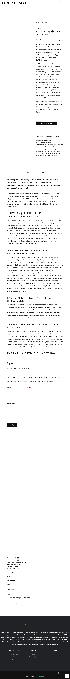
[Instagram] (4, 674)
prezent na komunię (42, 151)
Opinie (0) (41, 172)
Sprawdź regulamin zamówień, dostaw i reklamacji (48, 136)
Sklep (38, 21)
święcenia (39, 155)
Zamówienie (55, 659)
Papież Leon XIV (12, 558)
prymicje (38, 153)
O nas (14, 657)
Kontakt (14, 659)
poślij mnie (59, 149)
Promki (9, 584)
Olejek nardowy (12, 566)
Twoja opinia (11, 403)
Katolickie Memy (41, 22)
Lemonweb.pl (40, 676)
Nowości (10, 577)
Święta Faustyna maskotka (49, 504)
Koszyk (55, 657)
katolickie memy (50, 149)
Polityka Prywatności (35, 657)
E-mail (28, 388)
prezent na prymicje (54, 151)
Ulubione (55, 662)
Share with (39, 162)
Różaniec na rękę (12, 560)
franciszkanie (48, 144)
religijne (44, 153)
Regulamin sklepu (35, 654)
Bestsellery (11, 580)
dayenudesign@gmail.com (20, 598)
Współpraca (14, 654)
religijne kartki (51, 153)
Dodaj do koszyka (46, 123)
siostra (58, 153)
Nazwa (9, 388)
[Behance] (9, 674)
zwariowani (46, 158)
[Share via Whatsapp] (51, 162)
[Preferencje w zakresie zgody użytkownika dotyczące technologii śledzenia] (67, 676)
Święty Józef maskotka (21, 504)
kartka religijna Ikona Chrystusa (28, 318)
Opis (27, 172)
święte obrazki (47, 155)
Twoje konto (55, 654)
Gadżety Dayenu (47, 21)
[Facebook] (1, 674)
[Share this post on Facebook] (44, 162)
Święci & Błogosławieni (14, 568)
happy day (55, 144)
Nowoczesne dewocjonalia (16, 562)
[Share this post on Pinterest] (49, 162)
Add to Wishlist (38, 129)
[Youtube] (7, 674)
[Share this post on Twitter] (46, 162)
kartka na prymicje (49, 147)
